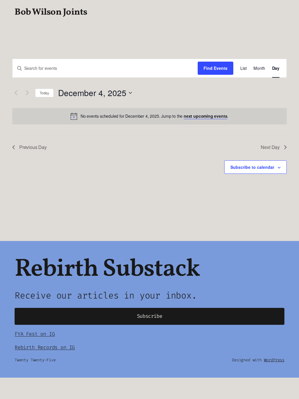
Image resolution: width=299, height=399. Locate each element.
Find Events (215, 68)
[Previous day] (15, 92)
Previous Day (33, 147)
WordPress (274, 360)
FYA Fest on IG (35, 334)
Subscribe (149, 316)
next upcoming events (205, 116)
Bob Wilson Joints (51, 12)
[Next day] (27, 92)
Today (44, 92)
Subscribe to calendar (252, 167)
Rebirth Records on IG (45, 347)
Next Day (270, 147)
